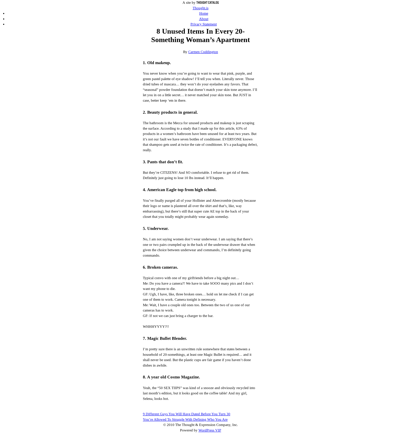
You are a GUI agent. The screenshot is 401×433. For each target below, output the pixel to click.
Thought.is (200, 8)
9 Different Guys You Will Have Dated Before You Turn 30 (186, 414)
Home (203, 13)
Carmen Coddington (203, 52)
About (203, 19)
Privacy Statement (203, 24)
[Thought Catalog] (207, 3)
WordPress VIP (209, 430)
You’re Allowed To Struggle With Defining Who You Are (185, 419)
